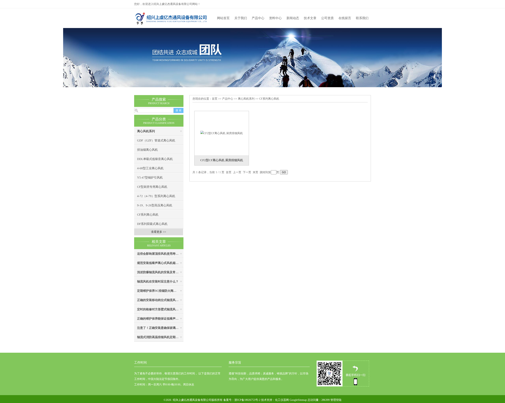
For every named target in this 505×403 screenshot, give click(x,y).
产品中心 (258, 18)
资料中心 (275, 18)
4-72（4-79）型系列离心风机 (156, 196)
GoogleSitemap (298, 399)
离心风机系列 (146, 131)
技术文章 (310, 18)
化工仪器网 (282, 399)
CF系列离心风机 (147, 214)
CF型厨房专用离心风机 (152, 186)
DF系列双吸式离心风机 (152, 223)
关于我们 (240, 18)
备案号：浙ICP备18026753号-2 (241, 399)
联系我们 (362, 18)
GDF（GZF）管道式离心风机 (156, 140)
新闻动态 (292, 18)
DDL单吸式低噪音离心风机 (155, 159)
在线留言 (345, 18)
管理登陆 (335, 399)
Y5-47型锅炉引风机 (150, 177)
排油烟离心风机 (147, 149)
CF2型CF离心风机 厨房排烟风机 (221, 160)
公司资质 (327, 18)
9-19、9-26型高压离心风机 (154, 205)
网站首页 (223, 18)
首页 (214, 98)
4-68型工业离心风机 (150, 168)
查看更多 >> (158, 231)
